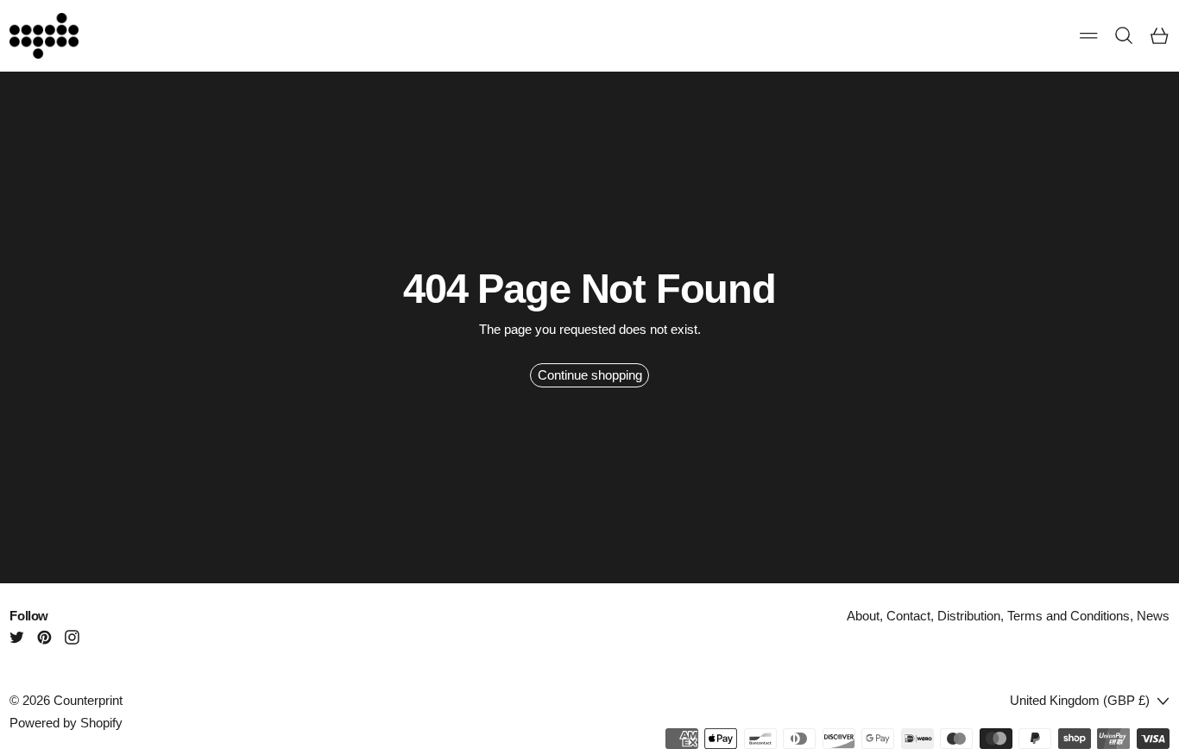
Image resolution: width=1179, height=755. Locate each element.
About (863, 615)
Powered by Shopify (66, 722)
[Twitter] (16, 637)
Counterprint (88, 700)
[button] (1124, 36)
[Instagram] (72, 637)
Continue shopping (590, 375)
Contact (908, 615)
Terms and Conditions (1068, 615)
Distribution (968, 615)
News (1153, 615)
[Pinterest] (44, 637)
